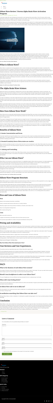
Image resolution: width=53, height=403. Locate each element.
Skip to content (3, 0)
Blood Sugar (4, 379)
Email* (3, 342)
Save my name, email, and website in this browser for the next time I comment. (19, 351)
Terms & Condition (5, 389)
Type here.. (4, 324)
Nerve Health (4, 380)
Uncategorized (10, 15)
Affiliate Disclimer (5, 390)
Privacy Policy (4, 386)
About (4, 6)
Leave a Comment (3, 15)
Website (3, 346)
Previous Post (3, 311)
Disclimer (3, 388)
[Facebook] (46, 401)
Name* (3, 338)
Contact (4, 8)
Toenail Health (5, 381)
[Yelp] (44, 401)
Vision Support (5, 378)
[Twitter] (48, 401)
